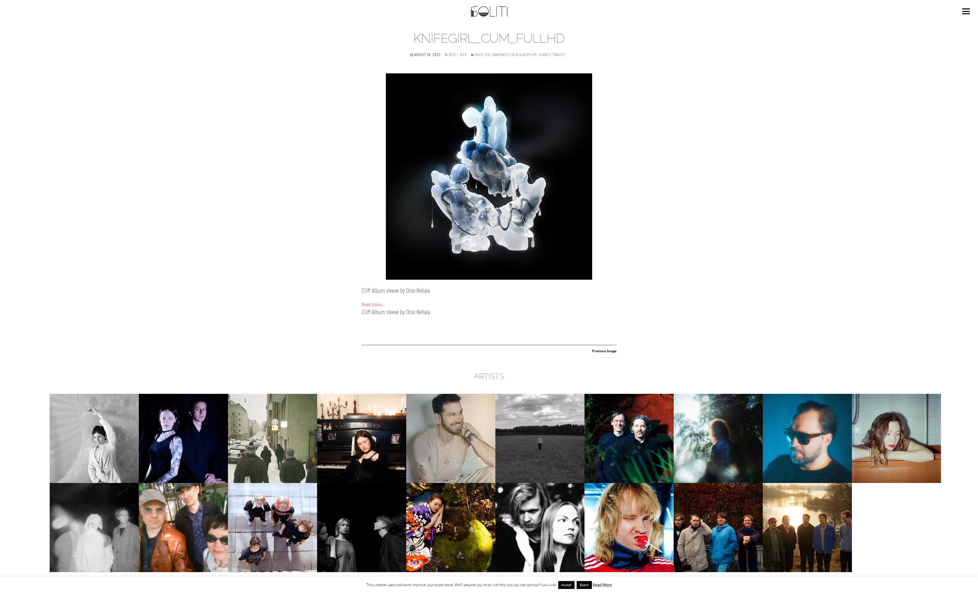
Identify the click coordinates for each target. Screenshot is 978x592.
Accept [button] (566, 585)
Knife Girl (718, 438)
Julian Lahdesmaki (451, 438)
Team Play (540, 527)
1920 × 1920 (458, 54)
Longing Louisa (897, 438)
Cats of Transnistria (183, 438)
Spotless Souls (361, 527)
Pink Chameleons (183, 527)
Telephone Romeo (629, 527)
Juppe (540, 438)
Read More (602, 584)
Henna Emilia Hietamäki (362, 438)
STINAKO (450, 527)
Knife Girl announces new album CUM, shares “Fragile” (520, 54)
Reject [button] (584, 585)
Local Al (807, 438)
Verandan (807, 527)
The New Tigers (718, 527)
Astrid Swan (94, 438)
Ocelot (94, 527)
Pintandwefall (272, 527)
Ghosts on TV (272, 438)
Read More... (372, 304)
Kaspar (629, 438)
